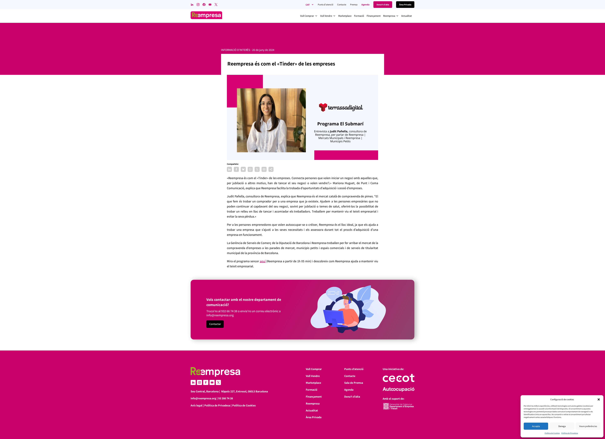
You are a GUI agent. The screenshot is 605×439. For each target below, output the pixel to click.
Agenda (365, 4)
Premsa (353, 4)
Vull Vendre (313, 376)
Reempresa (313, 403)
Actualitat (312, 410)
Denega (562, 426)
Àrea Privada (313, 417)
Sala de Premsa (353, 382)
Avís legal (196, 405)
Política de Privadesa (569, 433)
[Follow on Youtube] (212, 382)
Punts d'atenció (325, 4)
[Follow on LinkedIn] (193, 382)
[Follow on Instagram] (199, 382)
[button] (598, 399)
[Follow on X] (218, 382)
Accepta (536, 426)
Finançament (314, 396)
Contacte (341, 4)
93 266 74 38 (225, 398)
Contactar (215, 324)
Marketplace (313, 382)
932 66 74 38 (229, 311)
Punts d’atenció (353, 369)
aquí (263, 261)
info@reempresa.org (220, 315)
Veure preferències (588, 426)
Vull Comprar (314, 369)
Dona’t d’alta (352, 396)
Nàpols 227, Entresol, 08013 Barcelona (244, 391)
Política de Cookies (552, 433)
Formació (311, 389)
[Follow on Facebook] (205, 382)
